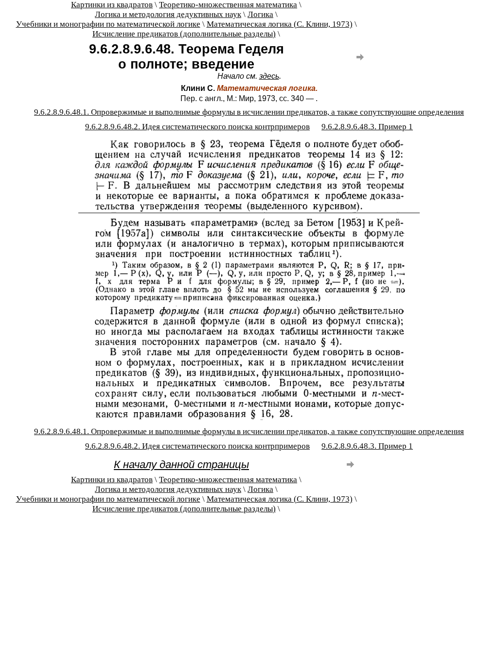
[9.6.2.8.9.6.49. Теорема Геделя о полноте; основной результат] (360, 61)
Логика (260, 14)
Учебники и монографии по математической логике (108, 24)
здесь (269, 76)
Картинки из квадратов (112, 4)
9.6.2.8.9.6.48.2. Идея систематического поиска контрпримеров (197, 126)
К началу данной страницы (181, 464)
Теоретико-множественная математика (228, 4)
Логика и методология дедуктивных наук (168, 14)
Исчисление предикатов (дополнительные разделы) (184, 33)
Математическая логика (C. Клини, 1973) (280, 24)
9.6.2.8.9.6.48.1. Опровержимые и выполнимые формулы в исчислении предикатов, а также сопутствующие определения (249, 112)
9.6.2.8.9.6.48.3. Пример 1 (367, 126)
